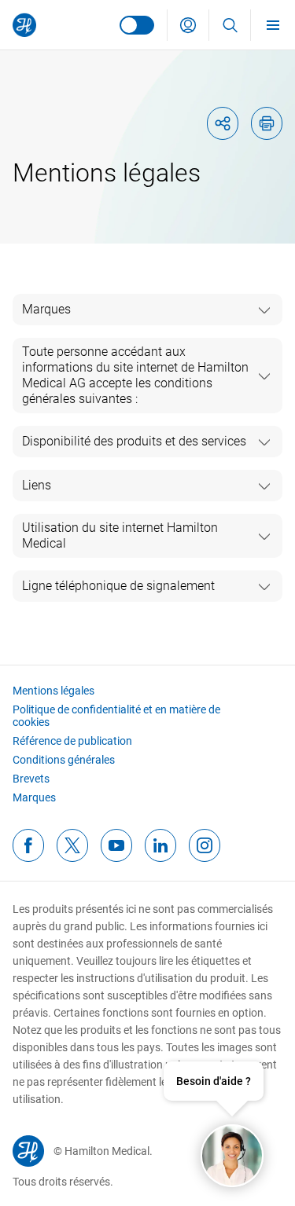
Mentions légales (53, 690)
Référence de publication (72, 741)
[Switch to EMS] (137, 25)
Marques (46, 309)
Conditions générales (64, 759)
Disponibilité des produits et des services (134, 441)
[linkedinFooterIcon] (160, 845)
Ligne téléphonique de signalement (118, 585)
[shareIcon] (222, 123)
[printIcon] (266, 123)
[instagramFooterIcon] (204, 845)
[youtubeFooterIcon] (116, 845)
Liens (36, 485)
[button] (188, 25)
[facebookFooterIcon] (28, 845)
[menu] (273, 24)
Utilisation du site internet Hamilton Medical (120, 535)
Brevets (31, 778)
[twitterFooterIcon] (72, 845)
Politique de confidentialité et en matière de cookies (116, 715)
